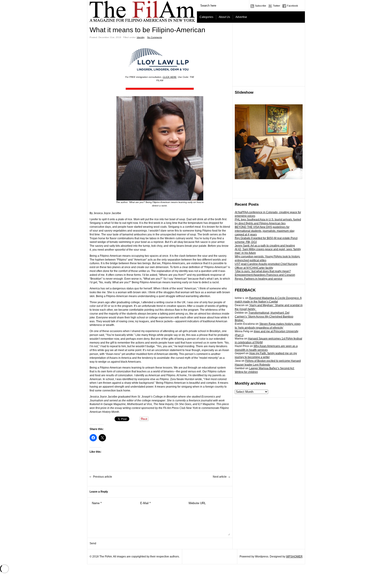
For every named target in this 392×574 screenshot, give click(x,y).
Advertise (241, 17)
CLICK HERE (169, 77)
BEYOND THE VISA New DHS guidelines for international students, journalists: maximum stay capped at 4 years (264, 230)
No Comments (154, 37)
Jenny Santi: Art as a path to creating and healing (265, 245)
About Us (224, 17)
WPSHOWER (294, 556)
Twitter (276, 5)
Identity (141, 37)
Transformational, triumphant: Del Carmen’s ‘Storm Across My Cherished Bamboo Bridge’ (264, 316)
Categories (206, 17)
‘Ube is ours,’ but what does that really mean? (263, 271)
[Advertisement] (269, 54)
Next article (220, 476)
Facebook (292, 5)
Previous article (102, 476)
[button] (160, 89)
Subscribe (260, 5)
